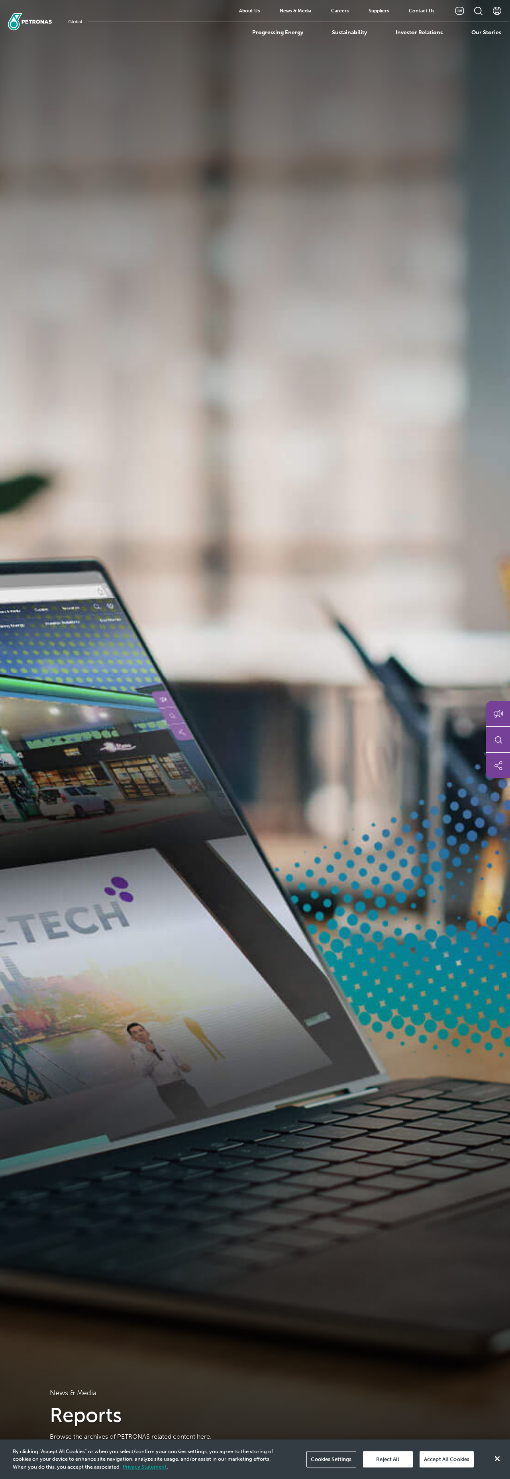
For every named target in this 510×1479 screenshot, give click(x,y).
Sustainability (349, 32)
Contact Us (421, 11)
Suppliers (379, 11)
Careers (340, 11)
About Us (249, 11)
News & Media (295, 11)
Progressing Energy (277, 32)
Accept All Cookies (446, 1459)
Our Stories (486, 32)
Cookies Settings (331, 1459)
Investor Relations (419, 32)
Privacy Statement (145, 1467)
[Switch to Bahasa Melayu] (459, 11)
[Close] (497, 1458)
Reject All (387, 1459)
